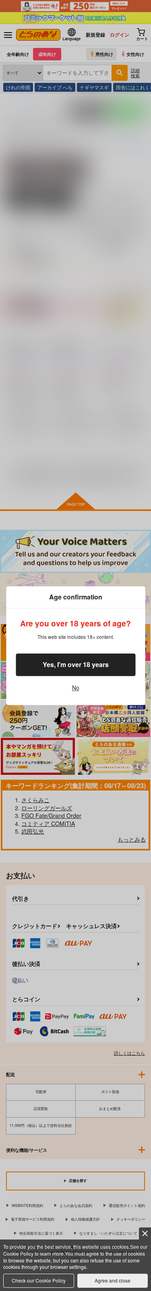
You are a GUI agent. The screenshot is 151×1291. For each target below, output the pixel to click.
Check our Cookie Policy (39, 1280)
